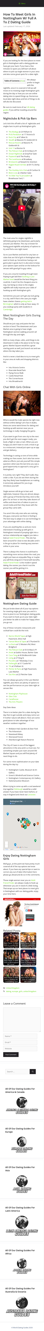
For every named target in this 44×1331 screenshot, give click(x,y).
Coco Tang (13, 655)
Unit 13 (12, 148)
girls (20, 991)
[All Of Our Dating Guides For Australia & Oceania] (21, 1306)
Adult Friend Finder (17, 538)
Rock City (12, 137)
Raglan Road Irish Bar (17, 164)
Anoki (11, 652)
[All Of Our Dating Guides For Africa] (21, 1266)
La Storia (12, 644)
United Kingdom (12, 988)
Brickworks (13, 162)
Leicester (32, 794)
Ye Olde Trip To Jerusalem (19, 175)
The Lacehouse (15, 159)
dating (8, 991)
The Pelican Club (15, 151)
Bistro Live (13, 173)
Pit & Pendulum (15, 134)
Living (11, 658)
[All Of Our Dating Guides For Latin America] (21, 1226)
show (22, 81)
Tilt (10, 666)
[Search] (33, 1071)
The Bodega (13, 131)
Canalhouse (13, 699)
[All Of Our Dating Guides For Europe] (21, 1145)
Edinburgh (18, 789)
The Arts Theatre (16, 702)
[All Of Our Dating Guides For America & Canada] (21, 1105)
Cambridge (7, 309)
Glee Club (13, 696)
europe (15, 991)
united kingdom (29, 991)
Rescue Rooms (15, 142)
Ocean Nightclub (15, 153)
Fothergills (13, 663)
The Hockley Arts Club (18, 170)
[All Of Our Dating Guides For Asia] (21, 1184)
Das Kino (12, 674)
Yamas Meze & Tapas (17, 641)
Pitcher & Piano (15, 669)
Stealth (11, 140)
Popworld (13, 156)
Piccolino (12, 660)
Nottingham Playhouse (18, 693)
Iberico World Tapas (17, 636)
